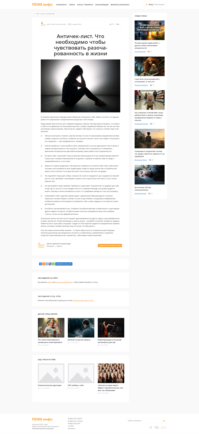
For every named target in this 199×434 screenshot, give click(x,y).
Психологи (61, 5)
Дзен (91, 300)
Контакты (71, 429)
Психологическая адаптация (49, 385)
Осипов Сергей (140, 51)
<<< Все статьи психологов (44, 14)
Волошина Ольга (141, 160)
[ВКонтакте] (40, 264)
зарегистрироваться (64, 282)
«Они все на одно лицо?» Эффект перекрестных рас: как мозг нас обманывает (110, 387)
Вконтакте (84, 300)
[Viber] (50, 264)
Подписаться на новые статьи (110, 245)
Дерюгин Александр (58, 24)
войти (49, 282)
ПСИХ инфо (42, 5)
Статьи (72, 5)
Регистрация (159, 4)
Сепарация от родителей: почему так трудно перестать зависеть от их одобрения (150, 153)
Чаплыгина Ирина (141, 85)
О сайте (71, 426)
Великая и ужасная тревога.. (79, 340)
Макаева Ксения (140, 193)
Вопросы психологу (120, 5)
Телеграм (76, 300)
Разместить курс (74, 424)
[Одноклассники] (43, 264)
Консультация (101, 5)
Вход (151, 4)
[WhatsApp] (53, 264)
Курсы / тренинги (85, 5)
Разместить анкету (75, 419)
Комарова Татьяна (141, 124)
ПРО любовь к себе (76, 385)
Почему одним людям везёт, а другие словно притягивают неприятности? (147, 45)
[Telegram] (46, 264)
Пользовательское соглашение (43, 428)
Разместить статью (75, 421)
